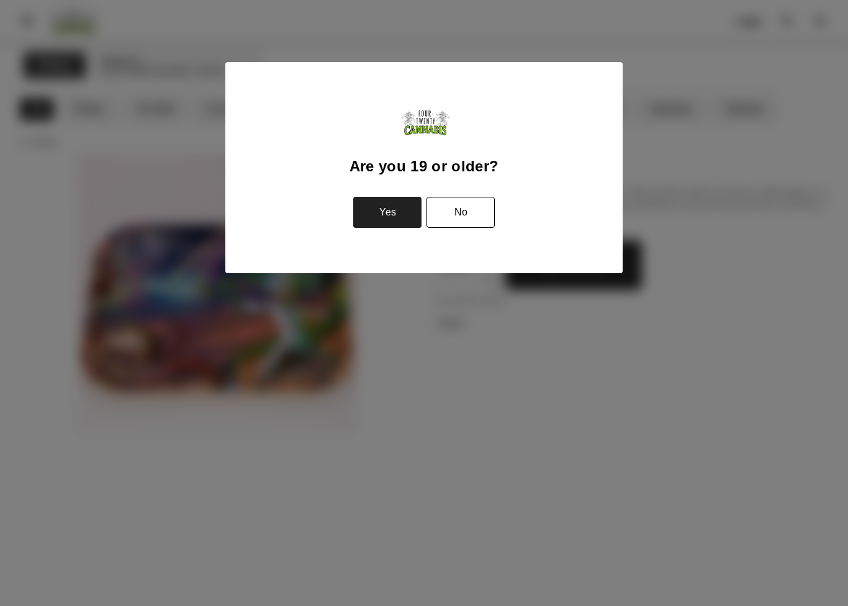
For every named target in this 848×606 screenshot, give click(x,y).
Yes (387, 212)
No (460, 212)
